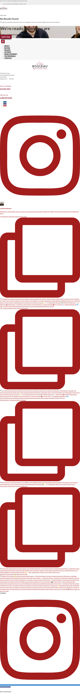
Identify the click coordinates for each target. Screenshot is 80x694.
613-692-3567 (5, 89)
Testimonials (10, 56)
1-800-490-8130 (6, 98)
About (7, 46)
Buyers (7, 48)
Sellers (7, 50)
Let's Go (6, 36)
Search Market (10, 54)
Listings (7, 52)
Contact (8, 58)
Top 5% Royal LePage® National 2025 (14, 4)
